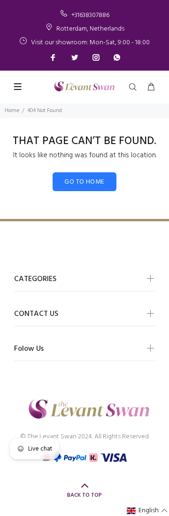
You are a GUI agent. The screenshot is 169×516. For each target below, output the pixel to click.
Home (12, 110)
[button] (147, 511)
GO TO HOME (84, 182)
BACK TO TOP (84, 495)
